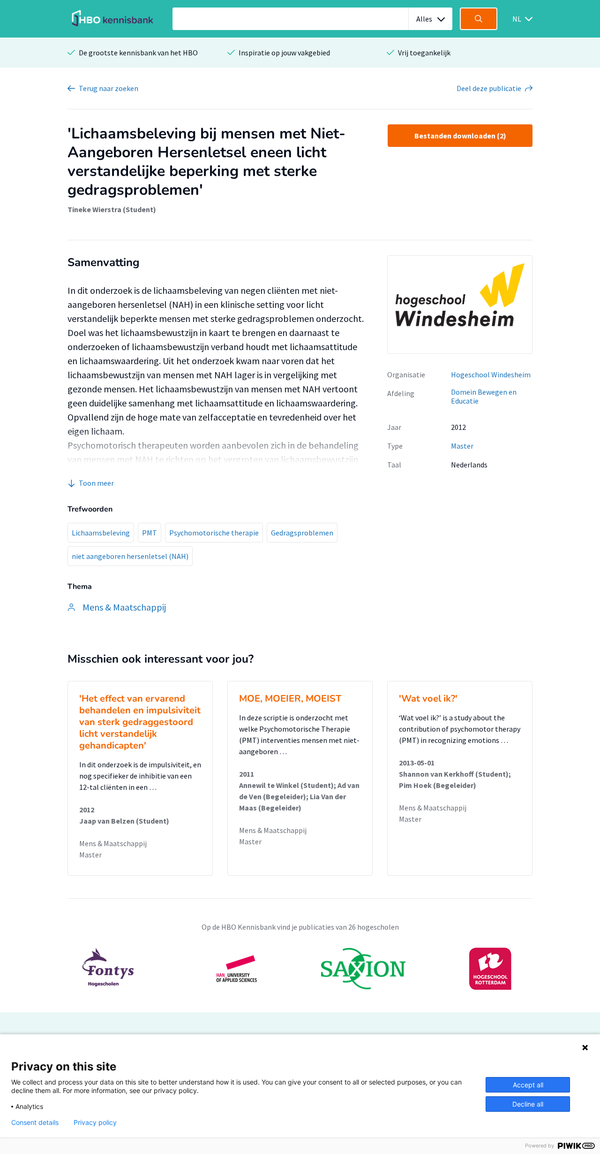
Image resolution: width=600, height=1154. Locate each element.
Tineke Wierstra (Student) (112, 209)
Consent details (35, 1122)
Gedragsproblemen (302, 532)
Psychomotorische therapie (214, 532)
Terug (108, 88)
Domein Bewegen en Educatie (484, 396)
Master (462, 446)
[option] (300, 969)
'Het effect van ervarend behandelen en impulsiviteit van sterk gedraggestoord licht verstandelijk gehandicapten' (140, 722)
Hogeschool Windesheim (491, 374)
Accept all (528, 1085)
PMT (149, 532)
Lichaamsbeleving (101, 532)
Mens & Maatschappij (113, 843)
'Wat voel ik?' (428, 698)
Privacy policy (95, 1122)
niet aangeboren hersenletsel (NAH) (130, 556)
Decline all (527, 1104)
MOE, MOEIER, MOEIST (290, 698)
